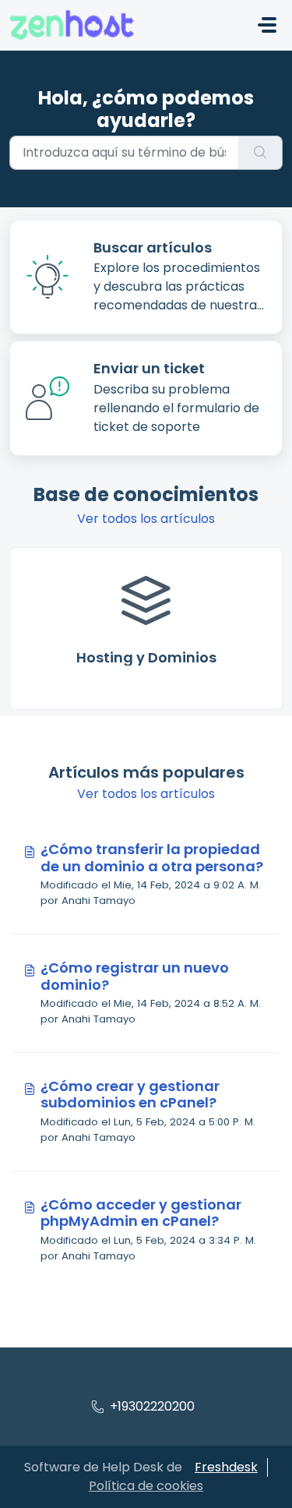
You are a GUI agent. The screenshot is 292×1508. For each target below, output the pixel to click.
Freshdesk (226, 1467)
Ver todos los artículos (146, 519)
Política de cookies (146, 1486)
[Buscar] (260, 153)
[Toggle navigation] (267, 25)
